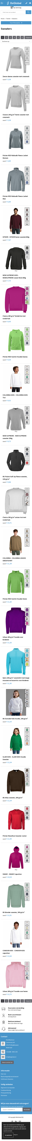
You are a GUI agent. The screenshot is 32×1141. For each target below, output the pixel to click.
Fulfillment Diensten (7, 1079)
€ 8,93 (7, 321)
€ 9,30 (7, 360)
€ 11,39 (7, 564)
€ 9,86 (7, 482)
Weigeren (16, 1134)
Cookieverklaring (6, 1090)
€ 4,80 (7, 161)
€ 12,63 (7, 956)
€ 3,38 (7, 79)
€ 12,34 (7, 762)
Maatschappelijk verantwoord (9, 1076)
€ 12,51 (7, 915)
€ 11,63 (7, 643)
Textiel (8, 18)
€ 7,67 (7, 240)
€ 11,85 (7, 683)
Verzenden (27, 1109)
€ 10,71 (7, 523)
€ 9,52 (7, 400)
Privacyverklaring (6, 1093)
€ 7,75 (7, 281)
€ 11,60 (7, 602)
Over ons (3, 1074)
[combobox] (13, 12)
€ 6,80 (7, 202)
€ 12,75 (7, 994)
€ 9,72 (7, 441)
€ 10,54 (7, 877)
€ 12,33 (7, 722)
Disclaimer (4, 1095)
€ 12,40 (7, 839)
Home (2, 18)
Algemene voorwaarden (8, 1088)
